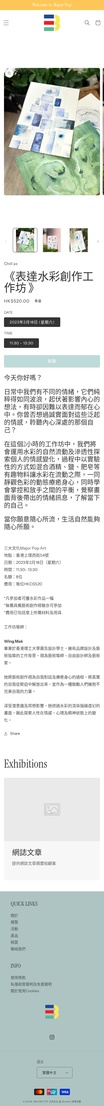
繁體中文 (49, 1072)
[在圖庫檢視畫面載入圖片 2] (52, 240)
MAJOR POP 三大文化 (46, 1101)
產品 (14, 935)
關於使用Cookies (25, 990)
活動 (14, 928)
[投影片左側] (6, 241)
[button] (6, 23)
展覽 (14, 922)
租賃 (14, 942)
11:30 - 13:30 (21, 343)
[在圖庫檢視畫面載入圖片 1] (25, 240)
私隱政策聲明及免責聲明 (31, 984)
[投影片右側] (98, 241)
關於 (14, 915)
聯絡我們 (18, 949)
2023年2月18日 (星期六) (32, 322)
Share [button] (15, 733)
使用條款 (18, 977)
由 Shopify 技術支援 (70, 1101)
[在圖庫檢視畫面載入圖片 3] (79, 240)
